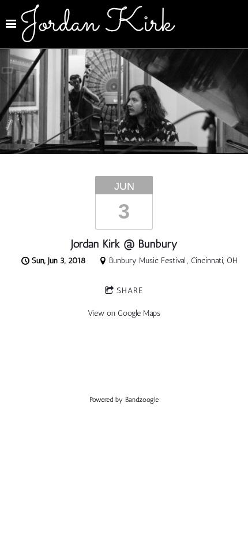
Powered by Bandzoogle (124, 400)
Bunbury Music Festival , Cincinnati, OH (173, 260)
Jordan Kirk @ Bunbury (124, 243)
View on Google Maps (124, 313)
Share (130, 291)
